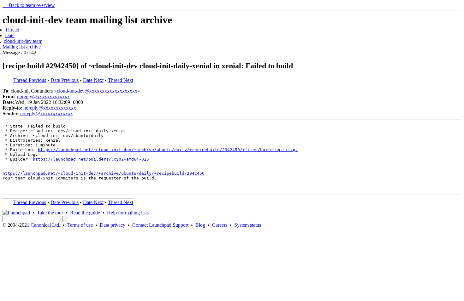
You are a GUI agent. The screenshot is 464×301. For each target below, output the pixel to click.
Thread (12, 29)
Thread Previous (29, 80)
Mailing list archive (22, 46)
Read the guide (85, 212)
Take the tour (50, 212)
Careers (219, 225)
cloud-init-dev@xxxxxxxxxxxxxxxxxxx (97, 91)
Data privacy (112, 225)
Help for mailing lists (128, 212)
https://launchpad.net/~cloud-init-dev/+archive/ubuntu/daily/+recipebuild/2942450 (104, 173)
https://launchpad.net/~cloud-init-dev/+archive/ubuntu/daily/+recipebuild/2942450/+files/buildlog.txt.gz (168, 149)
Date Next (93, 80)
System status (247, 225)
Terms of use (80, 225)
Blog (200, 225)
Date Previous (65, 80)
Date (10, 35)
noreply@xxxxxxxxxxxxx (43, 96)
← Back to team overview (29, 5)
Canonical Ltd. (45, 225)
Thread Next (120, 80)
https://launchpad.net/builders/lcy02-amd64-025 (91, 159)
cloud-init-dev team (23, 41)
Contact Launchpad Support (160, 225)
